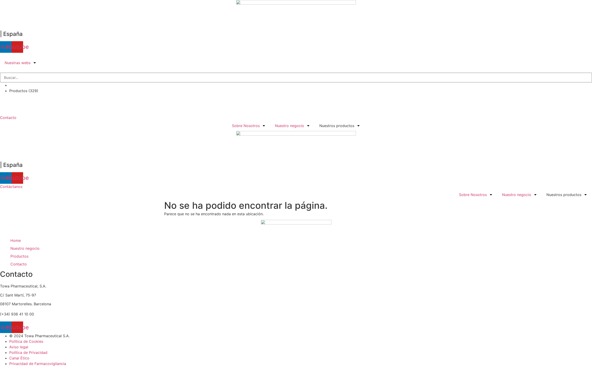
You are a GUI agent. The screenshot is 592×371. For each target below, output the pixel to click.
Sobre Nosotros (246, 125)
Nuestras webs (18, 62)
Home (15, 240)
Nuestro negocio (289, 125)
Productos (19, 256)
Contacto (18, 264)
